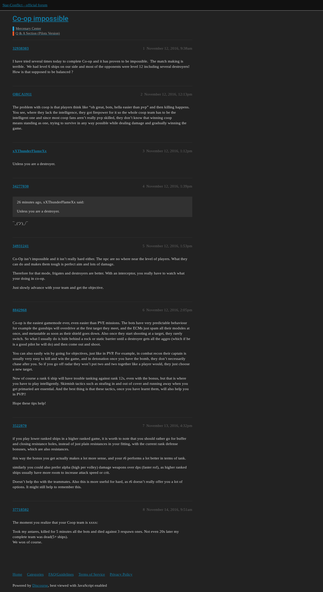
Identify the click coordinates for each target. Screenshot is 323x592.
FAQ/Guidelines (61, 574)
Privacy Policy (121, 574)
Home (17, 574)
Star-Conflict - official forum (25, 5)
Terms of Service (91, 574)
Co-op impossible (40, 18)
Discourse (40, 585)
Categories (35, 574)
